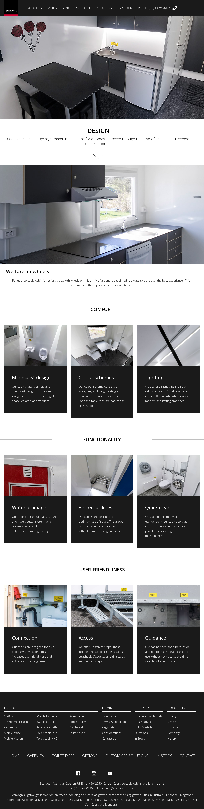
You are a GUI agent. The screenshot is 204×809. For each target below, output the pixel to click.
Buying (108, 708)
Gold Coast (58, 800)
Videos (143, 8)
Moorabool (13, 800)
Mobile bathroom (48, 716)
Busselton (180, 800)
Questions (141, 733)
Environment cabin (16, 722)
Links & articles (144, 727)
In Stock (140, 738)
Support (83, 8)
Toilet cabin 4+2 (47, 738)
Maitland (43, 800)
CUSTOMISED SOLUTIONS (126, 755)
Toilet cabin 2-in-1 (48, 733)
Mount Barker (142, 800)
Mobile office (12, 733)
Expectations (110, 716)
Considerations (112, 733)
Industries (173, 727)
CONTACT (187, 755)
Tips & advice (143, 722)
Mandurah (111, 804)
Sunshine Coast (162, 800)
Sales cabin (76, 716)
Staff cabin (11, 716)
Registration (109, 727)
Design (171, 722)
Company (173, 733)
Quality (171, 716)
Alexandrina (29, 800)
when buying (59, 8)
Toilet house (77, 733)
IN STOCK (164, 755)
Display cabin (77, 727)
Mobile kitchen (13, 738)
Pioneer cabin (13, 727)
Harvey (127, 800)
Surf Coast (92, 804)
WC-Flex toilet (45, 722)
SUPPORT (143, 708)
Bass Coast (74, 800)
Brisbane (172, 795)
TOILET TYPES (63, 755)
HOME (14, 755)
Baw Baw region (112, 800)
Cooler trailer (77, 722)
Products (13, 708)
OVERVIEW (35, 755)
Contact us (109, 738)
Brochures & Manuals (148, 716)
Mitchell (192, 800)
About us (176, 708)
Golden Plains (91, 800)
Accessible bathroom (50, 727)
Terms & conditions (114, 722)
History (171, 738)
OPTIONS (89, 755)
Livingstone (186, 795)
